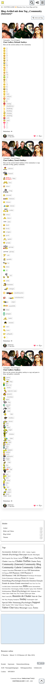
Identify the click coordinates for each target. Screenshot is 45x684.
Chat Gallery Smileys (11, 370)
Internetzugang (15, 589)
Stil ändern (40, 663)
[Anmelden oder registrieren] (37, 2)
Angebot (33, 552)
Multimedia (33, 591)
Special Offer (7, 602)
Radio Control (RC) (7, 596)
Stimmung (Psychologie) (22, 602)
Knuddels (26, 589)
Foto (39, 583)
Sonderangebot (30, 599)
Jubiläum (21, 589)
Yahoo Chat (8, 607)
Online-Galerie (5, 593)
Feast (30, 583)
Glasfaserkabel (15, 586)
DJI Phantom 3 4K (9, 575)
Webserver (21, 605)
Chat (25, 557)
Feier (33, 583)
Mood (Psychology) (19, 591)
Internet (30, 586)
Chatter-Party (11, 561)
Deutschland (11, 570)
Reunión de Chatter (21, 596)
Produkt (22, 593)
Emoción (25, 581)
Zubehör (30, 608)
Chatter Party (36, 561)
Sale (3, 599)
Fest (36, 583)
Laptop (31, 589)
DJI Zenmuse (38, 575)
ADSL (19, 552)
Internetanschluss (6, 589)
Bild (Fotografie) (6, 558)
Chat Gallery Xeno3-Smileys (14, 160)
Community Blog (32, 564)
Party (15, 593)
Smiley (23, 599)
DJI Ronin (31, 575)
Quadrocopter (27, 593)
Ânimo (35, 608)
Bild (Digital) (36, 554)
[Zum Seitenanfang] (41, 681)
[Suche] (32, 3)
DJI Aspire (24, 570)
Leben (34, 589)
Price (18, 593)
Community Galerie (11, 567)
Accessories (6, 552)
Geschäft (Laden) (6, 586)
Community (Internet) (13, 564)
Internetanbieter (36, 586)
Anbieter (28, 552)
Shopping (10, 599)
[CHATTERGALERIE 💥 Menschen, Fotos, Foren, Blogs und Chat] (3, 3)
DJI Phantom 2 (15, 573)
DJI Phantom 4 (22, 575)
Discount (17, 570)
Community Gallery (31, 567)
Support (36, 602)
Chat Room (38, 558)
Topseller (8, 605)
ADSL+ (24, 552)
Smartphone (16, 599)
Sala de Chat (36, 596)
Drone (23, 578)
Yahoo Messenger (21, 608)
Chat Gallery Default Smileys (15, 42)
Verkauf (16, 605)
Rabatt (33, 593)
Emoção (40, 581)
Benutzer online (7, 651)
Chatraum (31, 558)
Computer (4, 570)
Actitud (14, 552)
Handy (20, 586)
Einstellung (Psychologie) (12, 581)
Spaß (36, 599)
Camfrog (20, 558)
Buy (12, 558)
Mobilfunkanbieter (6, 591)
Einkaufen (31, 578)
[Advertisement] (22, 514)
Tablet (3, 605)
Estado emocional (22, 583)
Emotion (33, 581)
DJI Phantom (5, 573)
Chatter (5, 561)
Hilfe (25, 586)
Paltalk (11, 593)
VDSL (12, 605)
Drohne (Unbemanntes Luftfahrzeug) (11, 578)
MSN (28, 591)
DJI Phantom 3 (27, 573)
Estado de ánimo (8, 583)
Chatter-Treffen (22, 561)
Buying (15, 558)
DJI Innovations (34, 570)
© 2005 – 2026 (22, 681)
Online (38, 591)
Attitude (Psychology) (10, 554)
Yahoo (31, 605)
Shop (6, 599)
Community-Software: (22, 678)
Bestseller (30, 554)
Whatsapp (27, 605)
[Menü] (42, 3)
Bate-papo (23, 554)
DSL (27, 578)
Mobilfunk (39, 589)
